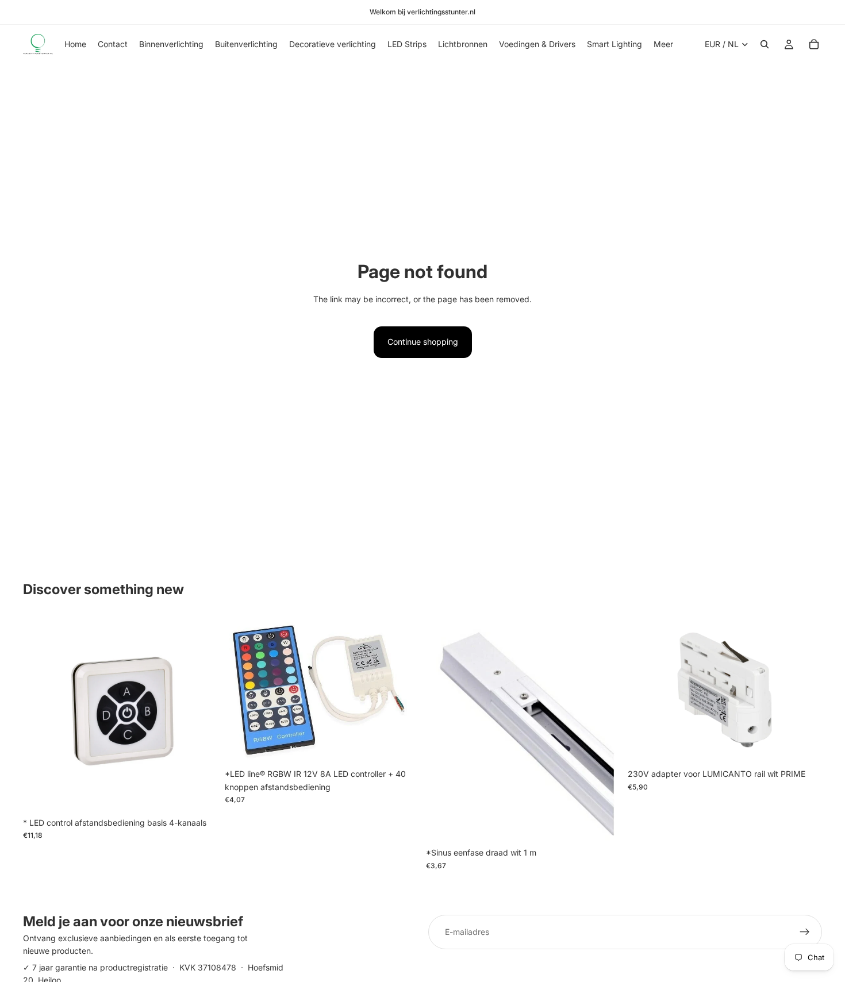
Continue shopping (422, 341)
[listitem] (663, 44)
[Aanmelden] (805, 932)
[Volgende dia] (805, 690)
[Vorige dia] (645, 690)
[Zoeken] (764, 44)
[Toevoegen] (200, 794)
